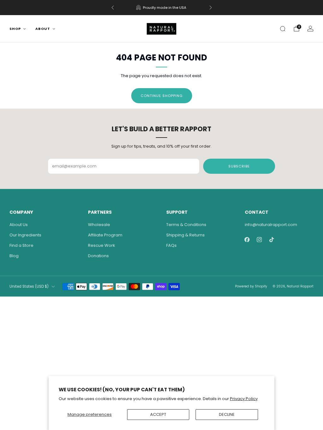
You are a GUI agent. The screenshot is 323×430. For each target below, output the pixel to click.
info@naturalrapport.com (271, 225)
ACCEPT (158, 414)
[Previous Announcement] (113, 7)
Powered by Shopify (251, 286)
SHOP (15, 28)
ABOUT (42, 28)
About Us (18, 225)
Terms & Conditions (186, 225)
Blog (14, 256)
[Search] (282, 28)
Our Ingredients (25, 235)
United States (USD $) (29, 286)
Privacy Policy (244, 399)
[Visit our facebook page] (247, 239)
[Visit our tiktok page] (272, 239)
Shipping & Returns (185, 235)
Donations (98, 256)
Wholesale (99, 225)
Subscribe (239, 166)
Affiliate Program (105, 235)
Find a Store (21, 245)
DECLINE (227, 414)
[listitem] (161, 7)
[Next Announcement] (211, 7)
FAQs (171, 245)
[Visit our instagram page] (259, 239)
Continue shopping (162, 95)
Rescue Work (101, 245)
